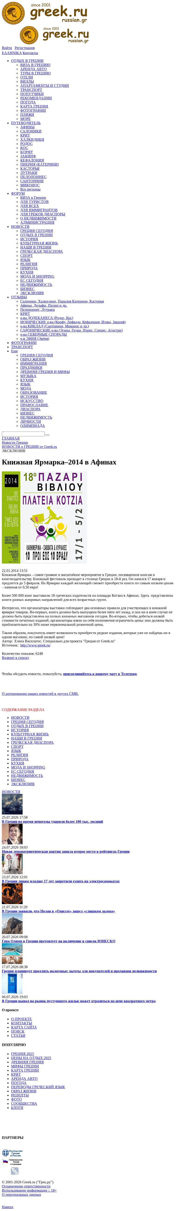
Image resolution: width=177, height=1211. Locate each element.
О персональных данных (21, 1194)
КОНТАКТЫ (21, 1023)
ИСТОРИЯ (20, 730)
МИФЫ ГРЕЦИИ (25, 1066)
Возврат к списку (15, 658)
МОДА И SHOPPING (28, 767)
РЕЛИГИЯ (19, 755)
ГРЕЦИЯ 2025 (22, 1054)
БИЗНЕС (18, 780)
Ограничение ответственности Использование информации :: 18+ (29, 1188)
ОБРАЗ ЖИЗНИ (23, 1091)
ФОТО (16, 1099)
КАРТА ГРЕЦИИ (25, 1070)
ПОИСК (17, 1031)
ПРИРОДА (20, 759)
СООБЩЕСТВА (24, 1103)
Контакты (30, 53)
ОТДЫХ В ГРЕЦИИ (27, 726)
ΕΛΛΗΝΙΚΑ (12, 53)
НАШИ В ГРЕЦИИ (26, 738)
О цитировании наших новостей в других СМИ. (40, 694)
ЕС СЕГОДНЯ (22, 771)
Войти (7, 48)
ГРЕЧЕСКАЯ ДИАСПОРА (32, 742)
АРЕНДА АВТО (24, 1079)
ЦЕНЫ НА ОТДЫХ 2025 (31, 1058)
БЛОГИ (17, 1108)
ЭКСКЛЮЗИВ (23, 784)
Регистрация (25, 48)
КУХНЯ (17, 763)
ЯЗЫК (16, 751)
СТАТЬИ (18, 1036)
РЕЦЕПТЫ (20, 1095)
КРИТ (16, 1074)
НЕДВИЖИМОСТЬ (27, 776)
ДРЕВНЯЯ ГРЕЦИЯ (27, 1062)
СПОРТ (17, 747)
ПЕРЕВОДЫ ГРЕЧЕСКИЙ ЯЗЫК (38, 1087)
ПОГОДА (19, 1083)
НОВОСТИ (20, 718)
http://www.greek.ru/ (35, 645)
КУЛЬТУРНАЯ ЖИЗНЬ (30, 734)
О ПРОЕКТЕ (21, 1019)
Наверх (7, 1207)
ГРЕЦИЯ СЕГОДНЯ (27, 722)
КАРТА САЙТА (24, 1027)
